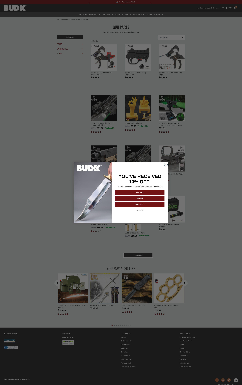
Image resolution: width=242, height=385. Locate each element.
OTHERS (140, 210)
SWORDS (140, 192)
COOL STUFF (140, 204)
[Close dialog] (166, 164)
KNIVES (140, 198)
